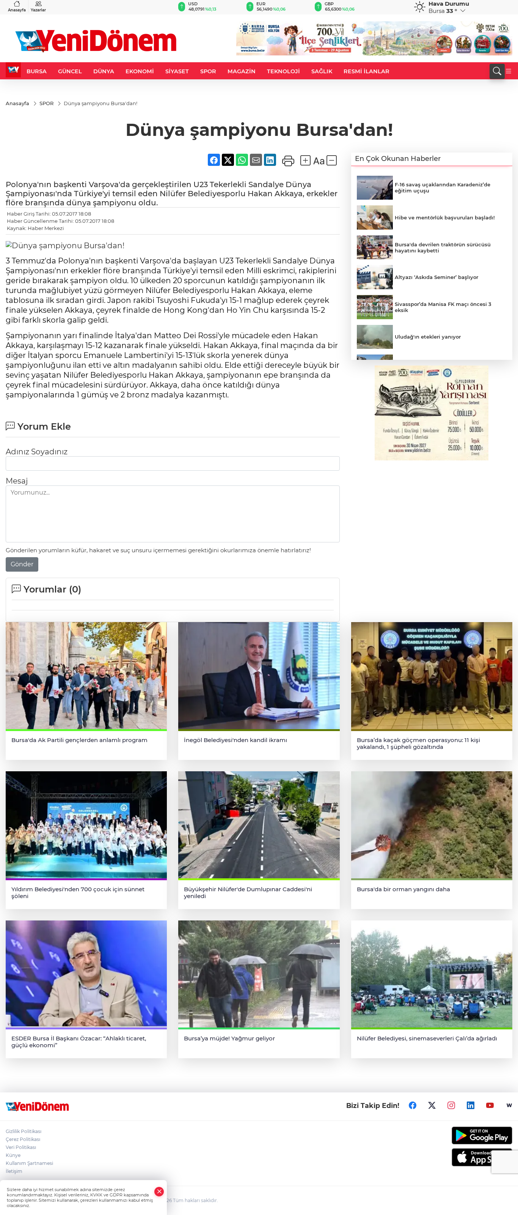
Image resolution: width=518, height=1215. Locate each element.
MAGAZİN (242, 71)
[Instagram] (451, 1105)
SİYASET (177, 71)
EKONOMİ (140, 71)
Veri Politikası (21, 1147)
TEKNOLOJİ (283, 71)
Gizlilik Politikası (23, 1131)
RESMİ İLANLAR (366, 71)
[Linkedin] (470, 1105)
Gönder (22, 564)
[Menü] (508, 71)
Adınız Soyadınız (36, 451)
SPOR (208, 71)
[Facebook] (412, 1105)
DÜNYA (103, 71)
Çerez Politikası (23, 1139)
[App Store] (453, 1157)
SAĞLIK (321, 71)
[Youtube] (490, 1105)
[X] (432, 1105)
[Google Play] (453, 1135)
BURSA (37, 71)
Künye (13, 1155)
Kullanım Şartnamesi (29, 1163)
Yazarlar (38, 10)
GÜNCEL (70, 71)
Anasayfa (17, 10)
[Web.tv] (509, 1105)
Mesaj (17, 480)
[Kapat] (159, 1191)
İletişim (14, 1171)
